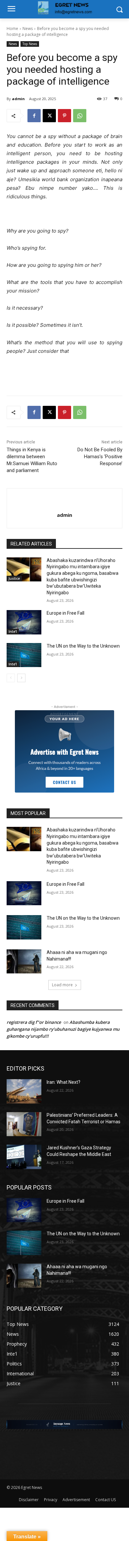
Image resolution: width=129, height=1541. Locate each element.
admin (18, 98)
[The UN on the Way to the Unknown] (24, 655)
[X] (49, 115)
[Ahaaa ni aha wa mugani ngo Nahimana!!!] (24, 961)
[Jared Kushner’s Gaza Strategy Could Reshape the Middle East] (24, 1157)
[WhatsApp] (79, 115)
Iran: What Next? (63, 1082)
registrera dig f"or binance (34, 1022)
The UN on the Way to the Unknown (83, 646)
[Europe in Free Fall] (24, 622)
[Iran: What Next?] (24, 1091)
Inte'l (13, 631)
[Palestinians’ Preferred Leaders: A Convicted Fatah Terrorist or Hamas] (24, 1124)
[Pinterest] (64, 115)
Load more (62, 985)
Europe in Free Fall (65, 613)
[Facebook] (34, 115)
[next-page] (21, 678)
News (27, 28)
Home (12, 28)
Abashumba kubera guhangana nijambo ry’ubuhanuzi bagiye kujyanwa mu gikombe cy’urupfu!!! (63, 1029)
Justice (14, 578)
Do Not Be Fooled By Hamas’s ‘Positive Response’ (99, 456)
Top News (29, 44)
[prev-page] (11, 678)
